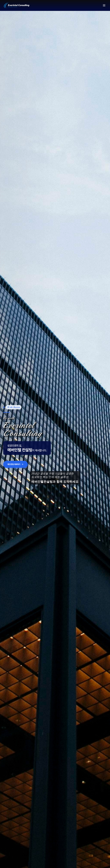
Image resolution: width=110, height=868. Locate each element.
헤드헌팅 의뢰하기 (14, 468)
